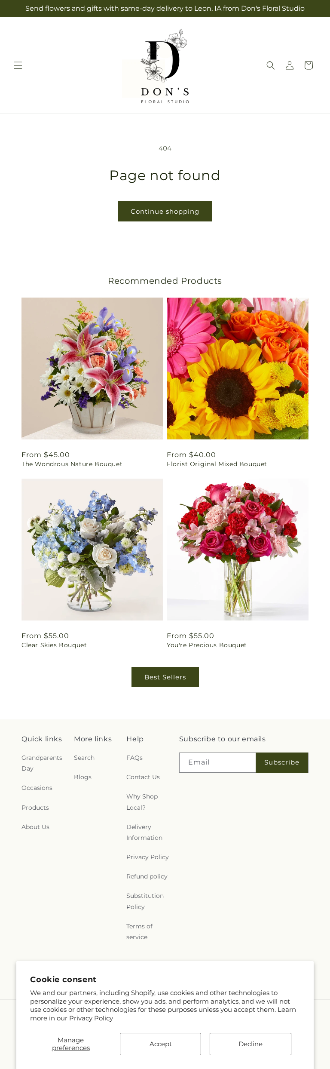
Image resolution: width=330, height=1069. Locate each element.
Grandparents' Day (42, 763)
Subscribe (281, 762)
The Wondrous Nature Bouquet (71, 464)
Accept (161, 1044)
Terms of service (139, 931)
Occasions (36, 788)
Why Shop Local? (142, 802)
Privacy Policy (91, 1018)
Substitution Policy (145, 901)
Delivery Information (144, 832)
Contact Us (143, 777)
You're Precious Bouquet (207, 645)
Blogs (83, 777)
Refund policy (147, 876)
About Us (35, 827)
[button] (18, 65)
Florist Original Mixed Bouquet (217, 464)
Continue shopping (165, 211)
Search (84, 758)
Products (35, 807)
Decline (250, 1044)
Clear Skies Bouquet (54, 645)
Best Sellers (165, 677)
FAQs (134, 758)
